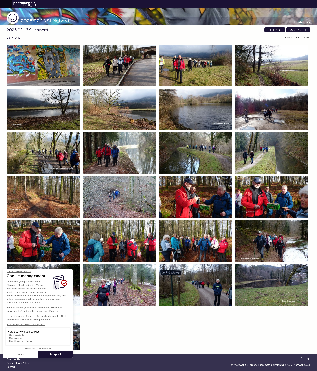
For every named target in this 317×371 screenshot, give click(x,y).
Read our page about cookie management (26, 324)
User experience (16, 338)
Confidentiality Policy (18, 363)
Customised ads (16, 335)
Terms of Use (14, 359)
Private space (302, 22)
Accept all (55, 354)
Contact (11, 366)
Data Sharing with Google (20, 341)
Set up (20, 354)
